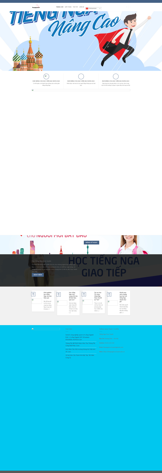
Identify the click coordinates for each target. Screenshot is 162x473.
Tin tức (75, 7)
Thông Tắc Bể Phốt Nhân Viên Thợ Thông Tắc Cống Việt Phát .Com (80, 344)
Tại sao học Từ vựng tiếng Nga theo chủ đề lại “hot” (98, 296)
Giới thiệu (68, 7)
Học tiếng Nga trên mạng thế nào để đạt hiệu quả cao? (73, 296)
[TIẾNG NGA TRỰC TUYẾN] (41, 7)
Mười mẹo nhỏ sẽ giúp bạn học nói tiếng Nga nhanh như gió (123, 297)
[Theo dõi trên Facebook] (123, 1)
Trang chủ (59, 7)
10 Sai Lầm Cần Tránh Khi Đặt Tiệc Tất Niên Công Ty (80, 356)
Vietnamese (92, 8)
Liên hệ (81, 7)
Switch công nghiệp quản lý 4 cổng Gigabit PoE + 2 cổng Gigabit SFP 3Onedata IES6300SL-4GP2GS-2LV (80, 337)
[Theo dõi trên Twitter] (127, 1)
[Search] (54, 7)
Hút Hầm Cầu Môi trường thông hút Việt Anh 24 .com (80, 350)
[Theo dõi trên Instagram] (125, 1)
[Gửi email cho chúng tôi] (129, 1)
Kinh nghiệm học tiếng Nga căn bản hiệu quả (48, 295)
